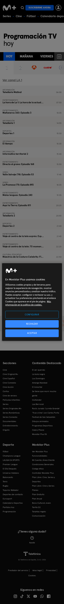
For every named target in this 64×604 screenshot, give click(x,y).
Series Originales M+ (12, 408)
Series (7, 16)
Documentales (9, 421)
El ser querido (38, 370)
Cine (19, 16)
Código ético (38, 468)
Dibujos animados (40, 421)
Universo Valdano (11, 473)
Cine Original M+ (10, 374)
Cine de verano (10, 395)
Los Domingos (38, 378)
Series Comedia (10, 417)
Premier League (10, 464)
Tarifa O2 (36, 507)
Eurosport (7, 499)
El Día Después (9, 468)
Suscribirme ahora (40, 7)
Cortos (6, 391)
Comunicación (38, 516)
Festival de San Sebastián (43, 417)
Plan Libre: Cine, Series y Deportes (43, 479)
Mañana (26, 56)
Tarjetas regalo (39, 511)
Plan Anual (37, 499)
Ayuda (32, 542)
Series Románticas (11, 413)
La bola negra (38, 374)
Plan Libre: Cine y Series (43, 486)
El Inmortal (37, 387)
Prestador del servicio (18, 570)
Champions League (11, 456)
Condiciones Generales (43, 464)
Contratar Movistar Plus (43, 473)
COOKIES (32, 575)
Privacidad (51, 570)
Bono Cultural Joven (41, 503)
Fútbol (31, 16)
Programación (9, 511)
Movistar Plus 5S (39, 434)
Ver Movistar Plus (40, 451)
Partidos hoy (8, 507)
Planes (35, 490)
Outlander (37, 400)
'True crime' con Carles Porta (45, 413)
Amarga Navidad (39, 383)
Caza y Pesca (38, 430)
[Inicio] (9, 7)
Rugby (5, 486)
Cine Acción (8, 387)
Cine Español (9, 378)
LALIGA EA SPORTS (11, 460)
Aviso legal (37, 570)
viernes (46, 56)
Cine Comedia (9, 383)
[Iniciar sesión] (58, 7)
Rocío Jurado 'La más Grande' (46, 408)
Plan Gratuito (38, 494)
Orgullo (6, 430)
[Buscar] (22, 7)
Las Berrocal (38, 404)
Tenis (5, 481)
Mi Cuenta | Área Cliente (43, 460)
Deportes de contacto (13, 494)
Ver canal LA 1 (12, 80)
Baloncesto (8, 477)
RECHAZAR (32, 324)
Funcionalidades (39, 456)
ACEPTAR (32, 333)
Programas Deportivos (42, 425)
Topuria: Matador (11, 490)
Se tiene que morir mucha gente (44, 393)
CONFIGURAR (32, 314)
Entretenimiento (10, 425)
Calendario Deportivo (13, 503)
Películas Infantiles (11, 400)
